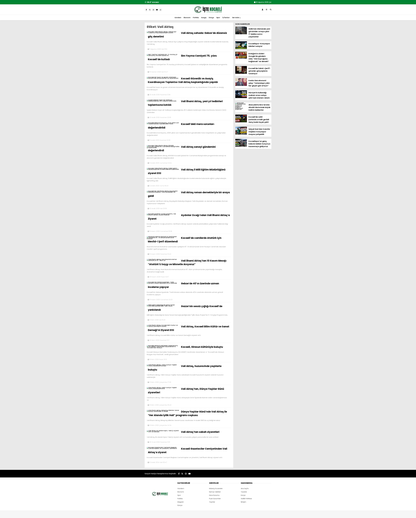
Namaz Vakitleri (215, 492)
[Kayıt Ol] (262, 9)
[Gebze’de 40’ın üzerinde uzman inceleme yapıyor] (163, 283)
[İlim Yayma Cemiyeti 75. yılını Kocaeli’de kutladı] (163, 55)
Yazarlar (244, 492)
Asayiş (203, 17)
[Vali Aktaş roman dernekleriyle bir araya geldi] (163, 192)
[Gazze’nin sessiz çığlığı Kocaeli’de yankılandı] (163, 306)
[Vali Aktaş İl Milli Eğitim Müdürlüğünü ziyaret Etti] (163, 169)
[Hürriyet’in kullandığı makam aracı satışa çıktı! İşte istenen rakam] (241, 97)
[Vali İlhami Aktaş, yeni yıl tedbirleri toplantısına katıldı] (163, 101)
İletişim (243, 502)
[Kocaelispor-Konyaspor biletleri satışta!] (241, 48)
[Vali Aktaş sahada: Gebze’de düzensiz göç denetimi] (163, 33)
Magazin (180, 502)
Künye (243, 495)
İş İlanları (226, 17)
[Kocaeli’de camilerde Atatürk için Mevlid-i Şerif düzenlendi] (163, 239)
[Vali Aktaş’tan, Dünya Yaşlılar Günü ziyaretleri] (163, 388)
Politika (196, 17)
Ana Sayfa (245, 488)
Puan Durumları (215, 499)
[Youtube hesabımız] (156, 9)
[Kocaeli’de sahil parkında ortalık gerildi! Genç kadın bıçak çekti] (241, 122)
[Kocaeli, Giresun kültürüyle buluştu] (163, 348)
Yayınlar (212, 502)
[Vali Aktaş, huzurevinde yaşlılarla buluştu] (163, 366)
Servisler (235, 17)
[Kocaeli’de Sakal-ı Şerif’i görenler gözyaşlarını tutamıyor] (241, 73)
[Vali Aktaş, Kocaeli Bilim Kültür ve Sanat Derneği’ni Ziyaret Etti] (163, 326)
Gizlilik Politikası (246, 499)
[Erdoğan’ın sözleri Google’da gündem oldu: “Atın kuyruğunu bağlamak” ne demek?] (241, 58)
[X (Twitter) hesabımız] (149, 9)
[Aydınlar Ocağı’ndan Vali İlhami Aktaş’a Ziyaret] (163, 215)
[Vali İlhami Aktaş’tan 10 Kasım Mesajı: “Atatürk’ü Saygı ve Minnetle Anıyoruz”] (163, 260)
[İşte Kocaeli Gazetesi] (208, 13)
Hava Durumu (214, 495)
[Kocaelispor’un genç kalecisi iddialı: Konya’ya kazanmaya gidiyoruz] (241, 146)
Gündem (178, 17)
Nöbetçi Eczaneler (216, 488)
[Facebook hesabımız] (146, 9)
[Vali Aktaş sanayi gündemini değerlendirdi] (163, 147)
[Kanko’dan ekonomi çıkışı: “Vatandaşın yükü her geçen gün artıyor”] (241, 85)
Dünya (211, 17)
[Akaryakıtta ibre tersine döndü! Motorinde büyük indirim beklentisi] (241, 109)
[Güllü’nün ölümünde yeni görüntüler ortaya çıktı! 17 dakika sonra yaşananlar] (241, 34)
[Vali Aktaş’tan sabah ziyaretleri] (163, 432)
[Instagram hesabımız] (153, 9)
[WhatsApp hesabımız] (160, 9)
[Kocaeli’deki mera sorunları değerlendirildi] (163, 124)
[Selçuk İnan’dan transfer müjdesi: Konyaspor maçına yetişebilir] (241, 134)
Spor (218, 17)
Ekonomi (187, 17)
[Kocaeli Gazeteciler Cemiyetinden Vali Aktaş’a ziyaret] (163, 448)
